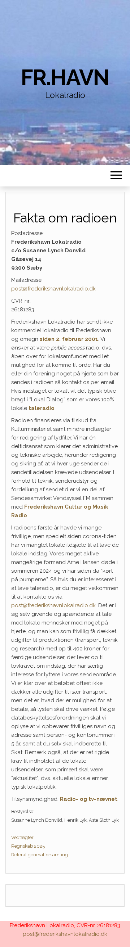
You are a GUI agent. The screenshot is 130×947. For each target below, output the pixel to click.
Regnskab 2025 (28, 846)
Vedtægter (22, 837)
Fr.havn (65, 77)
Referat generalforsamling (39, 854)
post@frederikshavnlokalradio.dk (53, 288)
